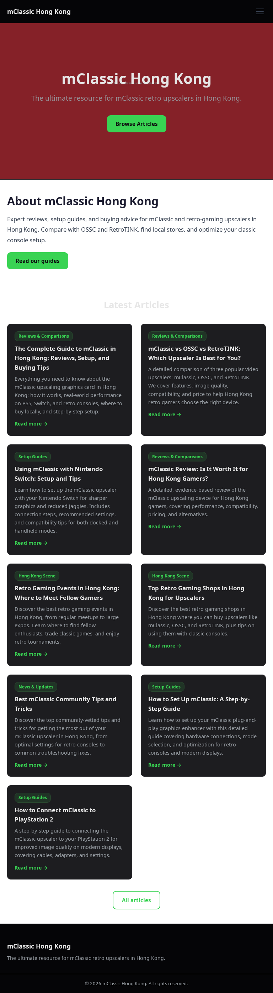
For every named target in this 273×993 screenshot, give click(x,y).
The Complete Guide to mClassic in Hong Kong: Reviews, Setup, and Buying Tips (65, 358)
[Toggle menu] (260, 11)
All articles (136, 900)
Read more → (31, 423)
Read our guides (38, 260)
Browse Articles (137, 123)
